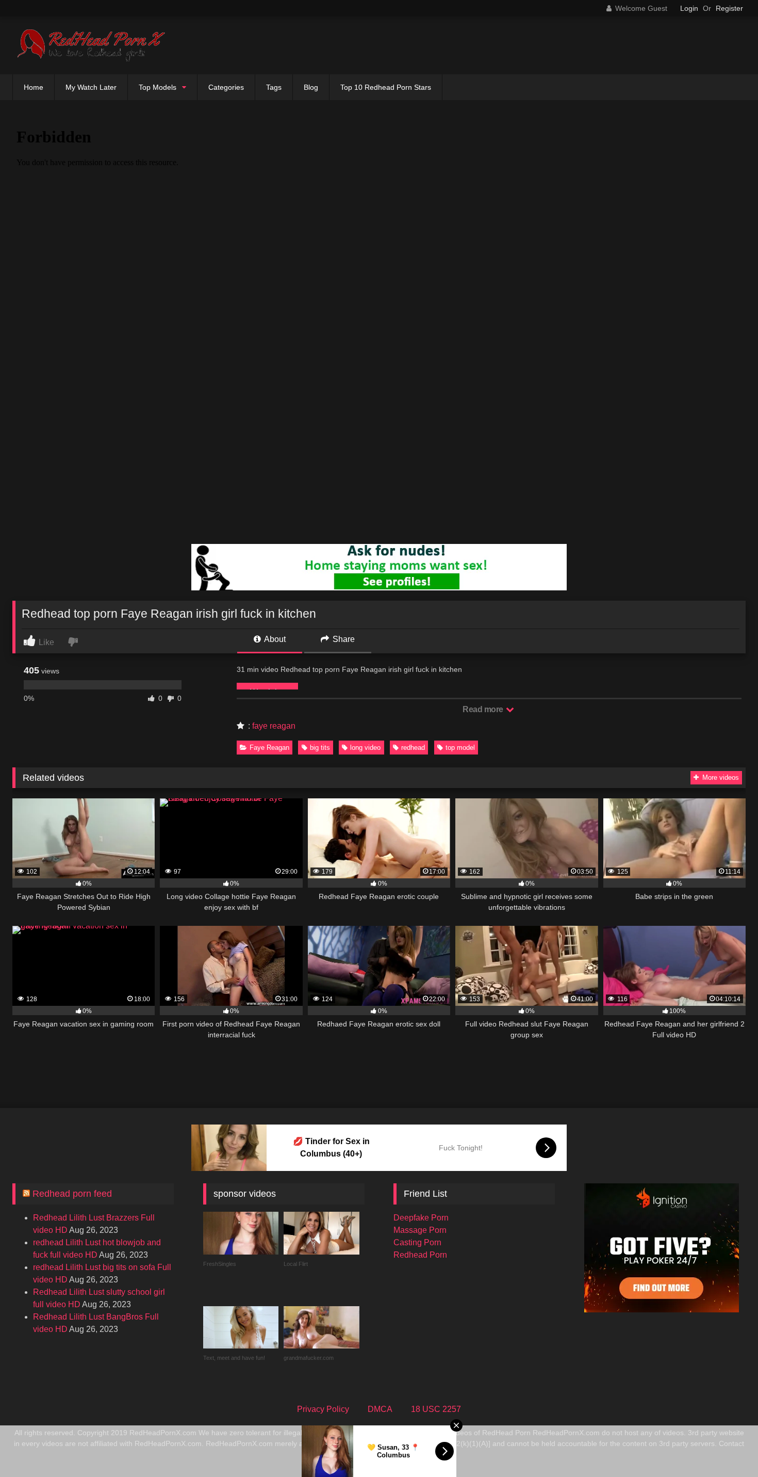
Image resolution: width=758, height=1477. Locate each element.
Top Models (157, 87)
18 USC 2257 (436, 1409)
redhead (413, 747)
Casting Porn (417, 1242)
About (274, 639)
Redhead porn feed (72, 1194)
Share (343, 639)
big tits (320, 747)
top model (460, 747)
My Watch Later (91, 87)
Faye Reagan (269, 747)
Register (729, 8)
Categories (226, 87)
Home (33, 87)
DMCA (380, 1409)
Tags (274, 87)
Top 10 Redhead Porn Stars (385, 87)
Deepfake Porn (421, 1217)
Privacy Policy (323, 1409)
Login (689, 8)
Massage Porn (420, 1230)
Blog (311, 87)
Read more (484, 709)
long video (365, 747)
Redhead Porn (420, 1254)
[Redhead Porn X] (89, 45)
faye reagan (273, 725)
